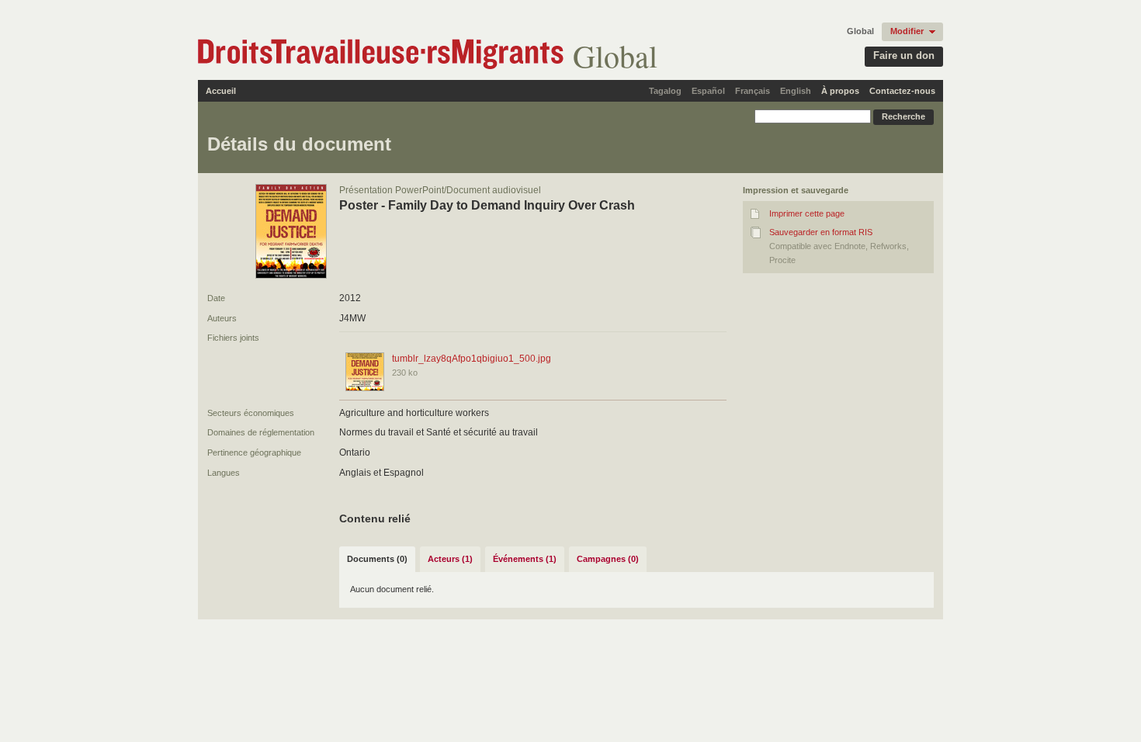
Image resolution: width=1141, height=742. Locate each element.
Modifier (907, 31)
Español (708, 90)
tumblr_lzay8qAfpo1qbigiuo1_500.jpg (471, 358)
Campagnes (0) (608, 558)
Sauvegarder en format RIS (820, 232)
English (795, 90)
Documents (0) (377, 558)
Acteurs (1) (450, 558)
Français (752, 90)
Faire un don (904, 55)
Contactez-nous (902, 90)
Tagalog (665, 90)
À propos (840, 90)
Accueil (221, 90)
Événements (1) (525, 558)
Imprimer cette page (806, 213)
